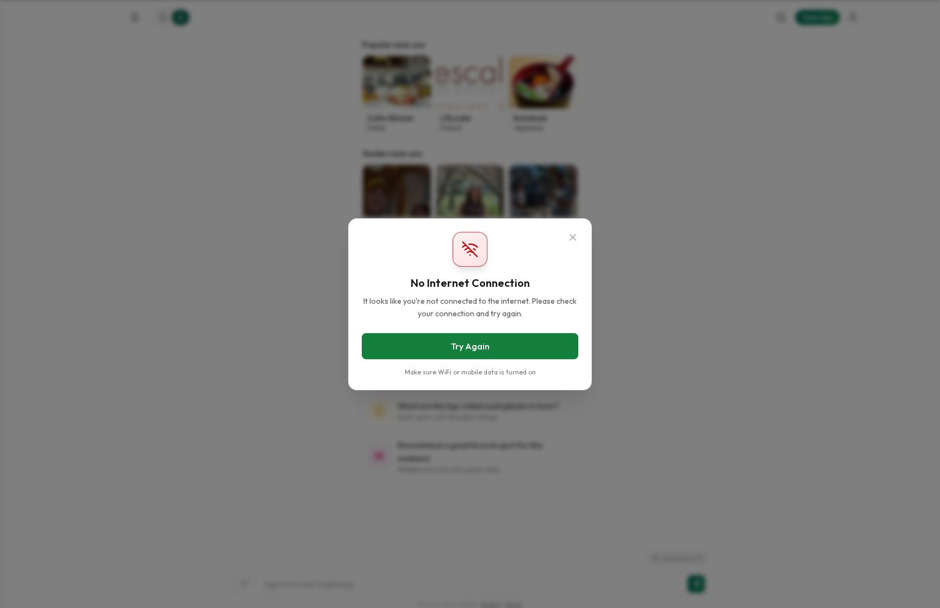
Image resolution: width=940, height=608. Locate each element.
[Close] (573, 237)
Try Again (470, 345)
